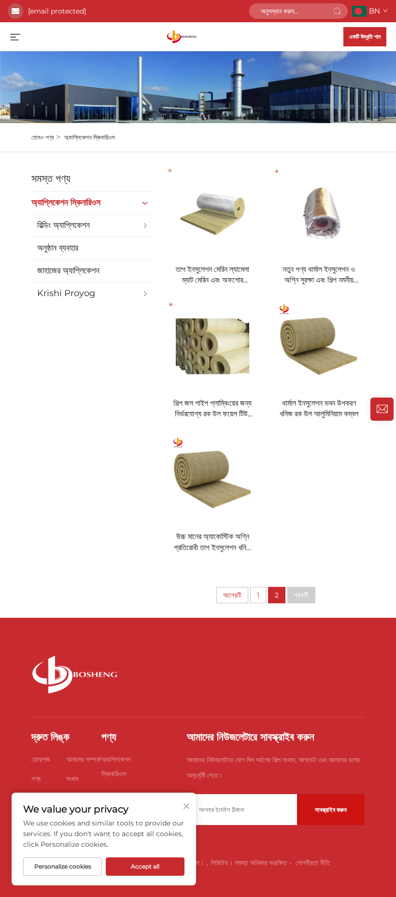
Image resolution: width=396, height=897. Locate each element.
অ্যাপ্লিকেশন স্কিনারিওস (89, 137)
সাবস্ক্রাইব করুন (331, 809)
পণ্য (49, 137)
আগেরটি (232, 595)
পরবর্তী (301, 595)
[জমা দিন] (337, 11)
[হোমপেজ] (181, 36)
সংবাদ (72, 778)
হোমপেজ (40, 759)
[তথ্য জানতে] (382, 409)
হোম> (38, 137)
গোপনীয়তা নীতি (313, 862)
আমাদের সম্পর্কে (83, 759)
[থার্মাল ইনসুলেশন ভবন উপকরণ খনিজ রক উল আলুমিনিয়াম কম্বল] (319, 346)
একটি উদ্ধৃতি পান (365, 36)
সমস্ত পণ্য (51, 178)
